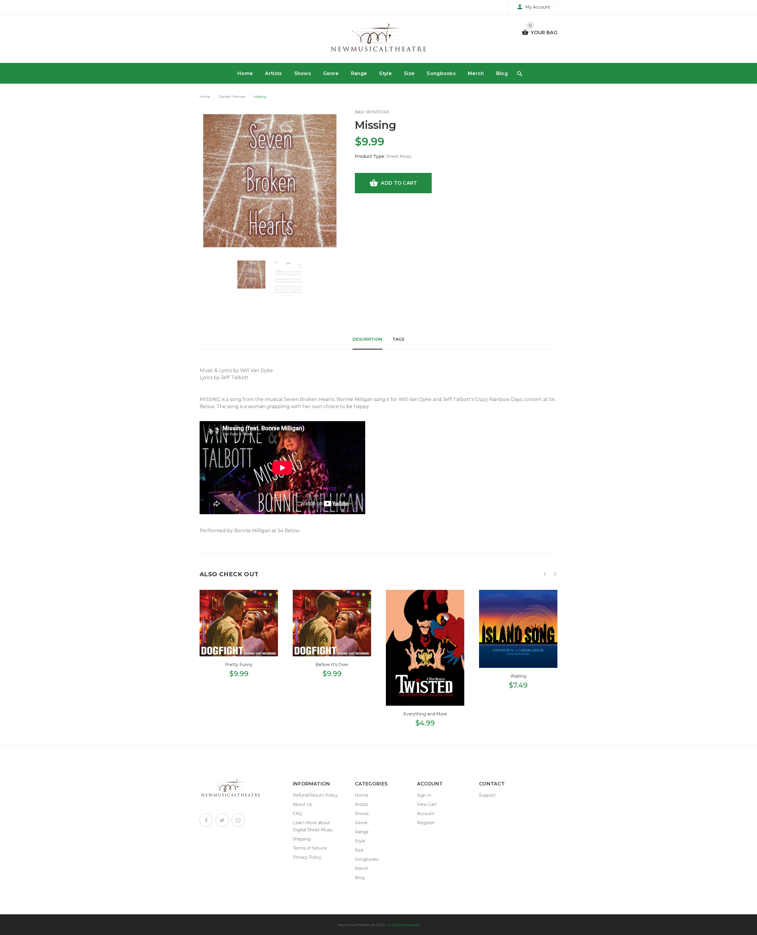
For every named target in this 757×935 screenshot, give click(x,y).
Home (245, 73)
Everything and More (425, 714)
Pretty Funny (239, 664)
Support (487, 795)
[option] (251, 274)
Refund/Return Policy (315, 795)
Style (385, 73)
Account (425, 813)
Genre (331, 73)
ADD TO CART (399, 183)
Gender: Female (232, 96)
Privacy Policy (307, 857)
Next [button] (555, 573)
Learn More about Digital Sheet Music (313, 826)
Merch (476, 73)
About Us (302, 804)
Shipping (302, 839)
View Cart (427, 804)
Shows (302, 73)
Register (426, 822)
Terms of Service (310, 848)
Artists (273, 73)
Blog (502, 73)
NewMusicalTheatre (354, 925)
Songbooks (441, 73)
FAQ (297, 813)
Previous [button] (545, 573)
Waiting (518, 676)
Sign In (424, 795)
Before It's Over (332, 664)
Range (359, 73)
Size (409, 73)
